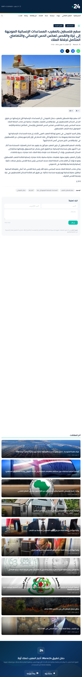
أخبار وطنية (77, 15)
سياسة (52, 15)
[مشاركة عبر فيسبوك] (73, 51)
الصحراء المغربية (17, 15)
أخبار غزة (31, 190)
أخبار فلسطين (70, 25)
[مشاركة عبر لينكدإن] (62, 51)
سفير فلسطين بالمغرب (67, 190)
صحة (46, 15)
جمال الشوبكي (21, 190)
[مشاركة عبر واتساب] (78, 51)
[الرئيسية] (78, 25)
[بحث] (2, 16)
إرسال (73, 222)
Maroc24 (75, 44)
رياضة (26, 15)
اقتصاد (41, 15)
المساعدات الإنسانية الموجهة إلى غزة (47, 190)
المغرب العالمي (67, 15)
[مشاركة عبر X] (67, 51)
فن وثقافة (33, 15)
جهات (58, 15)
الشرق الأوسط (58, 25)
